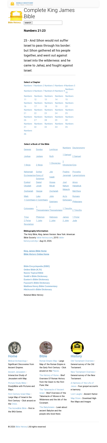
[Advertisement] (49, 315)
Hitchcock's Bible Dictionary (38, 289)
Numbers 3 (49, 85)
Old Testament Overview (82, 361)
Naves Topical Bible (33, 273)
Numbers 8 (49, 91)
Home (12, 356)
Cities (14, 404)
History (76, 356)
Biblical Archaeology (17, 361)
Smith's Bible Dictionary (35, 276)
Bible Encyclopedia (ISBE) (37, 266)
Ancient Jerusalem (16, 372)
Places (55, 371)
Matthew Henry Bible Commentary (40, 286)
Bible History (21, 426)
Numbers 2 (39, 85)
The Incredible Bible (17, 408)
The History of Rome (49, 375)
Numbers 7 (39, 91)
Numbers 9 (60, 91)
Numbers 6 (29, 91)
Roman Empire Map (48, 361)
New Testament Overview (83, 372)
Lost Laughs (76, 394)
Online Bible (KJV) (33, 270)
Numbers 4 (60, 85)
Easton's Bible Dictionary (36, 279)
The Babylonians (46, 407)
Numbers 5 (70, 85)
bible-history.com (45, 237)
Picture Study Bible (17, 383)
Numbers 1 (29, 85)
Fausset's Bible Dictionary (37, 283)
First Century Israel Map (19, 394)
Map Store (76, 398)
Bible (43, 356)
